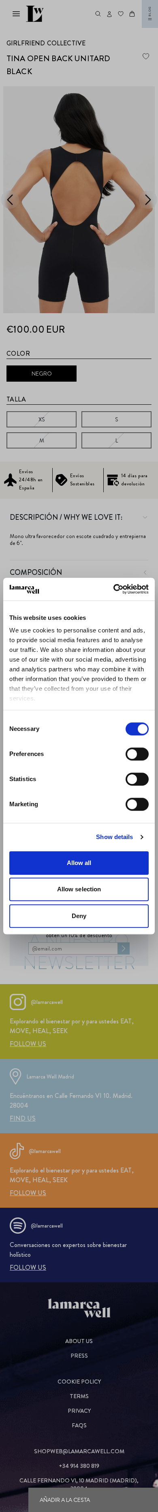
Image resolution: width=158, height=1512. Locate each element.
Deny (79, 915)
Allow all (79, 862)
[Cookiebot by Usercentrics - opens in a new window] (114, 589)
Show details (114, 836)
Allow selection (79, 889)
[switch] (137, 753)
